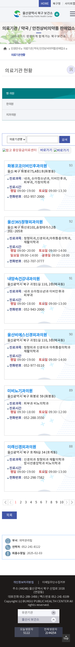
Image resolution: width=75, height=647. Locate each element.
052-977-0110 (34, 365)
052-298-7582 (34, 477)
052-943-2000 (34, 309)
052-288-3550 (34, 418)
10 (61, 502)
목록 (9, 515)
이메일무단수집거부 (53, 582)
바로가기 (47, 150)
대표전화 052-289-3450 (23, 597)
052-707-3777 (34, 261)
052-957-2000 (34, 197)
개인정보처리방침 (23, 582)
